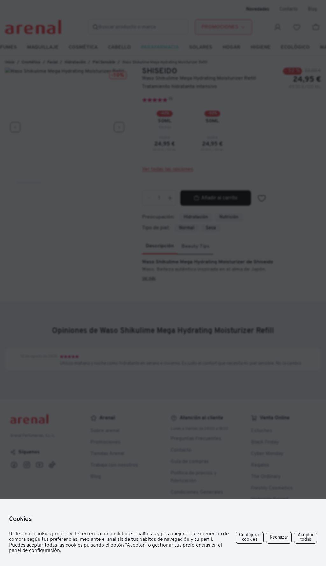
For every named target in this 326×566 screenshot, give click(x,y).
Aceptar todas (306, 537)
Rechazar (279, 537)
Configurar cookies (249, 537)
